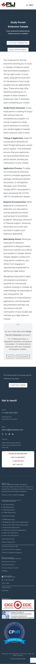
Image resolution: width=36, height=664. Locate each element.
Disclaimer (5, 590)
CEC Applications (8, 504)
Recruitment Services (9, 561)
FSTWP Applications (9, 512)
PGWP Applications (9, 519)
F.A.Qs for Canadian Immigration (12, 552)
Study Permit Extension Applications (14, 530)
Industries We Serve (8, 564)
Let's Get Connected (18, 43)
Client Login (5, 583)
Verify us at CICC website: (13, 495)
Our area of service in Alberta (11, 549)
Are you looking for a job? (10, 568)
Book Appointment (18, 50)
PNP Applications (8, 507)
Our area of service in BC (10, 546)
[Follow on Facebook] (2, 434)
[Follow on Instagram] (9, 434)
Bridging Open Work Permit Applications (15, 522)
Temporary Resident (8, 516)
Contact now (18, 385)
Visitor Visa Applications (11, 535)
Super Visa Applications (10, 533)
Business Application (8, 542)
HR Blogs (5, 571)
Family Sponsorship (8, 539)
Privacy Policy (6, 587)
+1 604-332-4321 (18, 461)
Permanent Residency (9, 501)
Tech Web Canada (20, 659)
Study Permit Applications (11, 527)
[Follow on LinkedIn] (12, 434)
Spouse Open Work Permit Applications (15, 525)
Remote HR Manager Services (11, 558)
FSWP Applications (9, 510)
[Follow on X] (6, 434)
